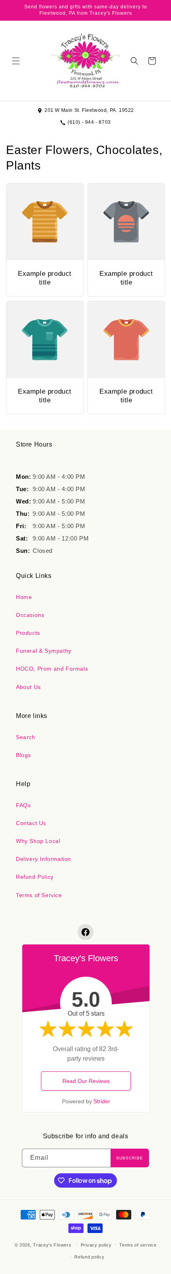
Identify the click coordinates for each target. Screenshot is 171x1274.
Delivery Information (43, 859)
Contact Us (31, 823)
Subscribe (129, 1158)
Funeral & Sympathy (44, 651)
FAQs (23, 805)
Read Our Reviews (86, 1081)
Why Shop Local (38, 841)
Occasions (30, 615)
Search (25, 737)
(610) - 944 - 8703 (89, 122)
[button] (16, 61)
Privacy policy (96, 1245)
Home (24, 597)
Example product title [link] (45, 278)
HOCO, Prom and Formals (52, 668)
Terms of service (137, 1245)
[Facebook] (85, 932)
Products (28, 633)
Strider (101, 1101)
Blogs (23, 755)
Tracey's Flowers (52, 1244)
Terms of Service (39, 895)
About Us (28, 687)
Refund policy (89, 1256)
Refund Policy (35, 877)
